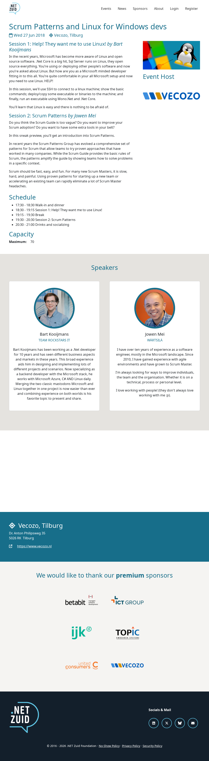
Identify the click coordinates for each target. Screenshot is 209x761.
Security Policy (152, 746)
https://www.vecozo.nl (34, 546)
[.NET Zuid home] (14, 8)
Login (174, 8)
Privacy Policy (131, 746)
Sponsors (140, 8)
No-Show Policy (109, 746)
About (158, 8)
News (122, 8)
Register (191, 8)
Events (106, 8)
